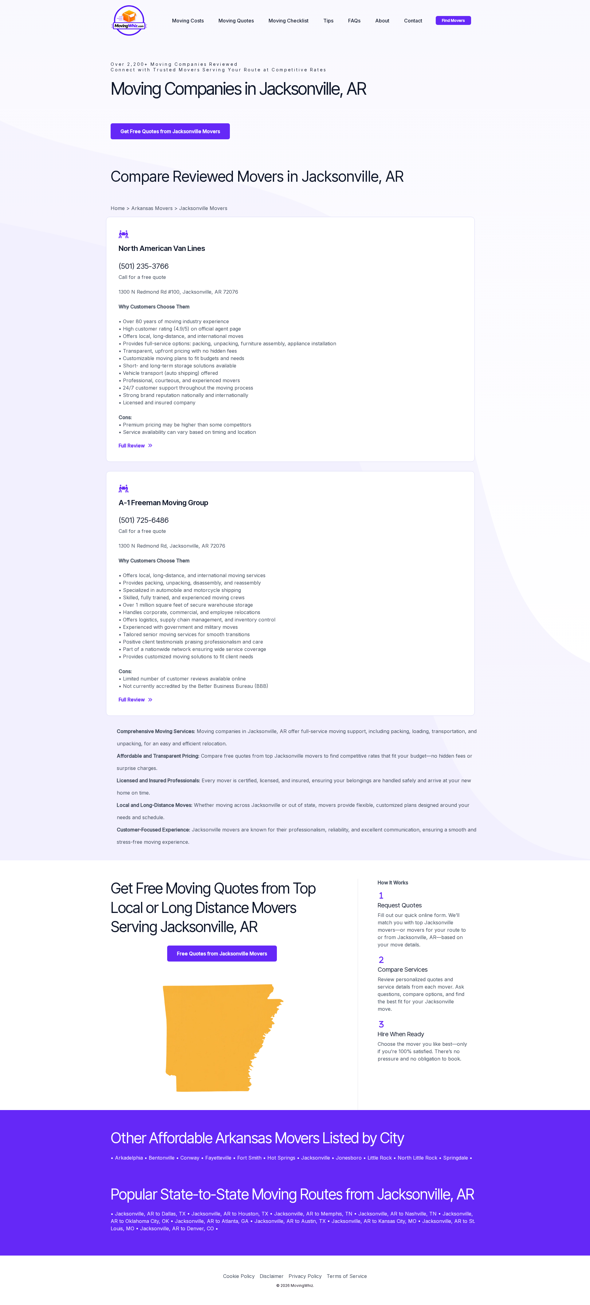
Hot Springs (281, 1158)
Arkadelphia (129, 1158)
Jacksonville (315, 1158)
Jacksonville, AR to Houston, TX (229, 1214)
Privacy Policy (305, 1276)
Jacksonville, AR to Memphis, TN (313, 1214)
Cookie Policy (239, 1276)
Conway (189, 1158)
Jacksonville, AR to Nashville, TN (397, 1214)
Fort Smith (249, 1158)
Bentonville (162, 1158)
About (382, 21)
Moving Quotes (236, 21)
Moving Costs (188, 21)
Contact (413, 21)
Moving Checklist (289, 21)
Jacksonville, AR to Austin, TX (290, 1221)
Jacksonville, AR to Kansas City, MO (374, 1221)
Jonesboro (349, 1158)
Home (118, 208)
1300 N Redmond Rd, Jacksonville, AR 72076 (172, 546)
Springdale (455, 1158)
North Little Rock (417, 1158)
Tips (328, 21)
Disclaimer (272, 1276)
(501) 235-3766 (144, 266)
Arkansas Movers (152, 208)
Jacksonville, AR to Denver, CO (177, 1228)
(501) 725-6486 (144, 520)
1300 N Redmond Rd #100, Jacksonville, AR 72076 (178, 292)
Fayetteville (218, 1158)
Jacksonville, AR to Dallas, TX (150, 1214)
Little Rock (380, 1158)
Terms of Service (347, 1276)
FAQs (354, 21)
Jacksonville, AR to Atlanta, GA (212, 1221)
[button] (453, 20)
